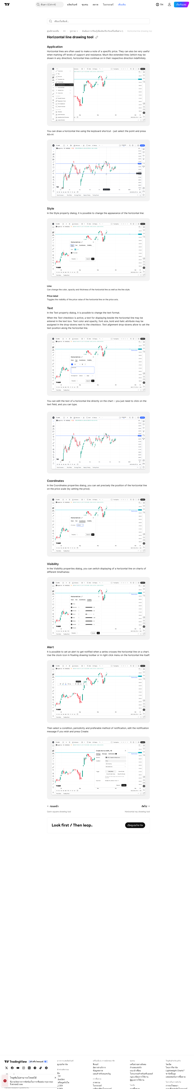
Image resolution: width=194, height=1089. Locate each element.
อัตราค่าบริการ (99, 1067)
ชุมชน (85, 4)
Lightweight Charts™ (175, 1070)
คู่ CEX (60, 1085)
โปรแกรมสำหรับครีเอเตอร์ (141, 1073)
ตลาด (95, 4)
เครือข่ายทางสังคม (138, 1064)
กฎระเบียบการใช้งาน (139, 1077)
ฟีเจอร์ (95, 1064)
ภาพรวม (96, 1082)
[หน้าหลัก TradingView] (7, 5)
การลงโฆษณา (172, 1085)
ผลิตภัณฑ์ (72, 4)
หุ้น (58, 1073)
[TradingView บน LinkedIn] (29, 1068)
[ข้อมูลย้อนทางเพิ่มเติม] (64, 31)
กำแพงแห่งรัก (136, 1067)
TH (161, 4)
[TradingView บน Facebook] (12, 1068)
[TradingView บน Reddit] (46, 1068)
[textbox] (99, 21)
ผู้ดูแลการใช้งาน (137, 1080)
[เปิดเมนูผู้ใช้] (169, 4)
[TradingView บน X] (7, 1068)
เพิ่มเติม (122, 4)
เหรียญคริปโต (63, 1082)
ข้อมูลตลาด (98, 1070)
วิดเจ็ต (168, 1064)
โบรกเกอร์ (108, 4)
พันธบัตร (61, 1079)
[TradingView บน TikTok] (41, 1068)
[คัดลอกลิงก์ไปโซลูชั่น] (97, 37)
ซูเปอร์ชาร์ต (62, 1064)
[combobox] (98, 21)
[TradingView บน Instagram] (24, 1068)
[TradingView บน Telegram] (35, 1068)
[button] (79, 4)
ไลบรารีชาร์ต (172, 1067)
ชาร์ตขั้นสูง (171, 1073)
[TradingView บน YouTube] (18, 1068)
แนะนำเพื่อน (135, 1070)
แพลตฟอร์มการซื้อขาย (175, 1077)
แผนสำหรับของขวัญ (102, 1073)
